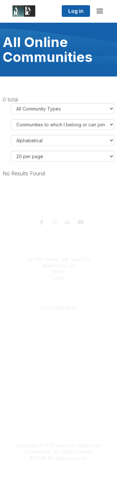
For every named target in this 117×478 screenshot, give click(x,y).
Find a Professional (58, 372)
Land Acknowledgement (58, 404)
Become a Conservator (59, 378)
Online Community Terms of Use (58, 411)
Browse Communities (58, 333)
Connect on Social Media (58, 423)
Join (58, 353)
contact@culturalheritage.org (59, 298)
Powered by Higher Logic (58, 469)
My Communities (58, 327)
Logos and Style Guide (58, 417)
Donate (58, 359)
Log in (76, 11)
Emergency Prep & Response (58, 385)
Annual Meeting (58, 365)
